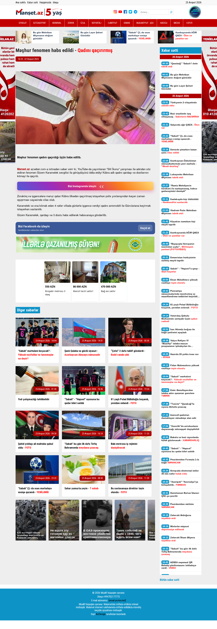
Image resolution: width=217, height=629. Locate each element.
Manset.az (23, 169)
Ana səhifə (21, 2)
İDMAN (127, 23)
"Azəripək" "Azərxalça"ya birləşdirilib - (179, 483)
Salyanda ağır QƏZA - (180, 126)
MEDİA (177, 23)
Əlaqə (55, 2)
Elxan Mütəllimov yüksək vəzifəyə (179, 281)
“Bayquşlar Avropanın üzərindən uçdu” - (177, 246)
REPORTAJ (96, 23)
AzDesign (100, 614)
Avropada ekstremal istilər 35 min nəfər (180, 472)
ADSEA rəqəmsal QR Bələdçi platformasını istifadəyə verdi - (178, 565)
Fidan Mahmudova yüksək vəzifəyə (180, 367)
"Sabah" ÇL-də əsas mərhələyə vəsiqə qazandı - (177, 138)
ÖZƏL (83, 23)
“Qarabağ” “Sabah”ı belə (179, 65)
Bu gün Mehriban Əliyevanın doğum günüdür (176, 76)
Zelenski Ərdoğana (176, 517)
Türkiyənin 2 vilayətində (179, 104)
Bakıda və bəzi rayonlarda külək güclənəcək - (180, 439)
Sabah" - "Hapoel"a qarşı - (180, 270)
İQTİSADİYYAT (39, 23)
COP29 (189, 23)
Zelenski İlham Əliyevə (178, 539)
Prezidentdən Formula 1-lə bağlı (180, 461)
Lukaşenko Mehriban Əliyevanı (177, 176)
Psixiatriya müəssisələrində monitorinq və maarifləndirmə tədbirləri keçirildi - (180, 293)
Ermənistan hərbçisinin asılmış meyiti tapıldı (178, 259)
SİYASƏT (23, 23)
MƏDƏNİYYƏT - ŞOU (145, 23)
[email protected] (117, 600)
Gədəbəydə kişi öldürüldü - (180, 201)
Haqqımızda (45, 2)
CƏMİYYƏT (112, 23)
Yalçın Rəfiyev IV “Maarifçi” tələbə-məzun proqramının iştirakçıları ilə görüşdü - (176, 343)
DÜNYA (71, 23)
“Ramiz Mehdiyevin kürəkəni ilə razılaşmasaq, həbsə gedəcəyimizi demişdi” (179, 188)
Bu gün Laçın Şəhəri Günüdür (177, 87)
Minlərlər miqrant (175, 528)
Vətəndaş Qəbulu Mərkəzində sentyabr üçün (179, 318)
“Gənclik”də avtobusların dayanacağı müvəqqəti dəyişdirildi (180, 427)
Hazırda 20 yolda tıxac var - (180, 355)
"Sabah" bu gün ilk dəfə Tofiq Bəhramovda (179, 551)
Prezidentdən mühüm (177, 505)
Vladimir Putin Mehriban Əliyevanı (179, 212)
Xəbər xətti (32, 2)
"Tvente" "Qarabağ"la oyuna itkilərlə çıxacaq (177, 405)
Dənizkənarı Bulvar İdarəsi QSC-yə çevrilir (180, 494)
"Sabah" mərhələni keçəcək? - (178, 379)
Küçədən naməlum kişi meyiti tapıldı (178, 223)
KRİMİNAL (56, 23)
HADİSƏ (163, 23)
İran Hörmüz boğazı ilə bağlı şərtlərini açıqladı (178, 331)
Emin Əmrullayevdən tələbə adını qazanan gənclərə (177, 393)
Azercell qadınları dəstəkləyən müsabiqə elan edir (179, 416)
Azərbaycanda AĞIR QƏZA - (180, 234)
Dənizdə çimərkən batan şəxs (179, 151)
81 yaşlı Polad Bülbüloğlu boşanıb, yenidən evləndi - (180, 306)
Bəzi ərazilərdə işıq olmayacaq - (180, 115)
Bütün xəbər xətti (169, 579)
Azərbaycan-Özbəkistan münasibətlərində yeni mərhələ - (179, 163)
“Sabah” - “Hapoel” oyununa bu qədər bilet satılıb (178, 450)
